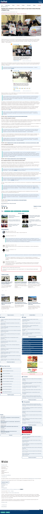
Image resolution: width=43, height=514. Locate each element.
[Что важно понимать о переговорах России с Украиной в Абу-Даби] (25, 224)
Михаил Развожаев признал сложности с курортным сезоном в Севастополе (34, 303)
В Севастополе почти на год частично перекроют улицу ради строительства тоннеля (11, 331)
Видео (34, 5)
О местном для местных (27, 343)
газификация (20, 300)
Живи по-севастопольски (27, 351)
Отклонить (2, 512)
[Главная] (4, 1)
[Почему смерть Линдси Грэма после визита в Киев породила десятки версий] (25, 215)
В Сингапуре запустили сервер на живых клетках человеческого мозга (9, 342)
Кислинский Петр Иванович (7, 386)
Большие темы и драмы (27, 349)
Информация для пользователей (33, 478)
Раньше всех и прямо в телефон (28, 347)
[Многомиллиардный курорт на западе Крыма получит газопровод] (19, 296)
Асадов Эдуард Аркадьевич (7, 389)
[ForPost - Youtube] (22, 489)
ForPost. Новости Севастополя (14, 492)
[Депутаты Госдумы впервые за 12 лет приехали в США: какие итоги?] (4, 219)
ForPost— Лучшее (11, 491)
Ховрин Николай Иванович (7, 368)
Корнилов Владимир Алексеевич (8, 370)
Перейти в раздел (10, 394)
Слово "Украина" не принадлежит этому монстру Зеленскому (10, 400)
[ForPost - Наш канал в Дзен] (23, 489)
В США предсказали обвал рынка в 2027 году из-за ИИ (31, 322)
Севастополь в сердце (27, 345)
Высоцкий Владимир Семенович (8, 381)
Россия (18, 5)
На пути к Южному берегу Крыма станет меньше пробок (31, 389)
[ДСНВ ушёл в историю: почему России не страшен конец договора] (4, 224)
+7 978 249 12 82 (4, 476)
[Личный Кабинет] (39, 1)
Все (2, 5)
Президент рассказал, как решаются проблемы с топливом (34, 282)
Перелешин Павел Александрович (8, 378)
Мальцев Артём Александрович (8, 376)
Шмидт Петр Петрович (6, 373)
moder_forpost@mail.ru (7, 475)
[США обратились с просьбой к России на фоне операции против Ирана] (25, 219)
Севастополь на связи (26, 339)
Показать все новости (32, 336)
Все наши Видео (26, 341)
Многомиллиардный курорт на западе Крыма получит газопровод (21, 303)
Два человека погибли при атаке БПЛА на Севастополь (31, 422)
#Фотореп (29, 5)
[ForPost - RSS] (19, 489)
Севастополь (7, 5)
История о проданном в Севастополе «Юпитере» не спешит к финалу (10, 320)
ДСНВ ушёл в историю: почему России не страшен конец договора (13, 225)
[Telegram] (7, 208)
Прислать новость (5, 482)
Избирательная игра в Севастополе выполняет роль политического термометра (9, 414)
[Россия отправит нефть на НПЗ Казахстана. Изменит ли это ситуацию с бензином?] (5, 276)
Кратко (2, 486)
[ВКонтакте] (2, 208)
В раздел (10, 418)
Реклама (39, 5)
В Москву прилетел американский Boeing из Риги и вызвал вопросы (14, 216)
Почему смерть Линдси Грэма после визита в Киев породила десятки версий (34, 216)
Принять (8, 512)
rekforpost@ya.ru (4, 506)
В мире (23, 5)
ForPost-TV (3, 485)
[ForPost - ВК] (20, 489)
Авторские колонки (4, 484)
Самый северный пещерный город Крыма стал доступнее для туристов (7, 303)
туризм (7, 300)
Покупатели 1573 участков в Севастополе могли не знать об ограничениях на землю (11, 349)
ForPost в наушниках (27, 353)
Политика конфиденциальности (24, 510)
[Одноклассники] (5, 208)
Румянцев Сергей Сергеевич (7, 383)
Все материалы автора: (8, 203)
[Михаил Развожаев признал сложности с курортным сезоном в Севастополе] (32, 296)
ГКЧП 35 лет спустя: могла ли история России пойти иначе (31, 450)
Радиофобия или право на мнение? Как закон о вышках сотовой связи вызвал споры (10, 352)
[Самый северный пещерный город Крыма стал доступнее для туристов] (5, 296)
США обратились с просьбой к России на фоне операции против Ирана (35, 220)
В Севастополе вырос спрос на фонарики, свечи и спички (10, 359)
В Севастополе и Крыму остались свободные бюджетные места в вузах (10, 345)
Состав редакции (4, 487)
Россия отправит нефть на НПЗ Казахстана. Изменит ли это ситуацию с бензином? (6, 283)
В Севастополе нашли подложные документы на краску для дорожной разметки (10, 356)
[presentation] (2, 290)
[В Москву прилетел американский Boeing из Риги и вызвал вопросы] (4, 215)
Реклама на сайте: (4, 502)
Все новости (3, 483)
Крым (13, 5)
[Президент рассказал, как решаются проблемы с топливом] (32, 276)
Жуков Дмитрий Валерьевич (7, 391)
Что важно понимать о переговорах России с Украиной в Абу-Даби (35, 225)
